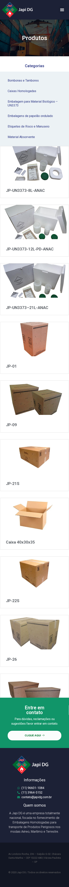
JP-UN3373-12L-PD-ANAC (30, 249)
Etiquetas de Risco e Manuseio (28, 126)
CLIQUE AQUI (33, 735)
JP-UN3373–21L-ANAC (27, 307)
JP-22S (12, 600)
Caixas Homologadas (22, 91)
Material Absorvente (21, 137)
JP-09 (11, 425)
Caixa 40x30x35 (20, 542)
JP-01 (11, 366)
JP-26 (11, 659)
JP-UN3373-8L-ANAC (25, 190)
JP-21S (12, 483)
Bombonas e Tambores (23, 80)
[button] (62, 10)
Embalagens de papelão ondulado (30, 116)
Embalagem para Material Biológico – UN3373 (33, 103)
